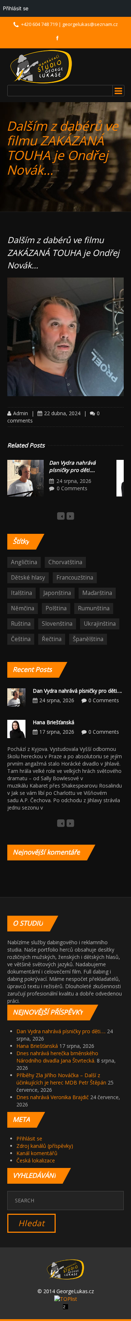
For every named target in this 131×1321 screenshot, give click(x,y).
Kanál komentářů (36, 1153)
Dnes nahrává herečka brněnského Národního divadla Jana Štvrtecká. (57, 1057)
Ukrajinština (100, 624)
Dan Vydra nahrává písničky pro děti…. (72, 466)
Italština (21, 593)
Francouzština (74, 577)
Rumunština (94, 608)
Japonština (57, 593)
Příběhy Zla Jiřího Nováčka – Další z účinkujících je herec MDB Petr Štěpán (61, 1079)
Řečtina (51, 639)
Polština (56, 608)
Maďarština (97, 593)
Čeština (21, 639)
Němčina (22, 608)
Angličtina (24, 562)
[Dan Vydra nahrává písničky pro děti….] (25, 478)
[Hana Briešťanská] (16, 728)
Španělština (88, 639)
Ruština (21, 624)
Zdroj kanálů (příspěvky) (44, 1145)
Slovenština (57, 624)
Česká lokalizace (35, 1160)
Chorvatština (65, 562)
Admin (20, 413)
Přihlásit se (29, 1138)
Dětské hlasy (28, 577)
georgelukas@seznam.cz (90, 24)
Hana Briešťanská (53, 722)
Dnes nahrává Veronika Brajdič (52, 1097)
